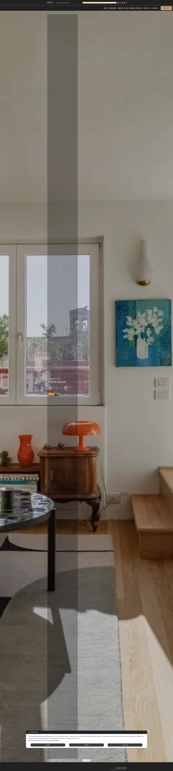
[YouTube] (122, 2)
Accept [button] (48, 745)
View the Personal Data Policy (50, 740)
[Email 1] (124, 2)
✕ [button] (143, 732)
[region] (86, 386)
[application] (158, 8)
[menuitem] (155, 8)
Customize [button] (125, 745)
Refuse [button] (86, 745)
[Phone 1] (126, 2)
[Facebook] (118, 2)
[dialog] (86, 739)
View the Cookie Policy (35, 740)
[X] (120, 2)
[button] (166, 8)
